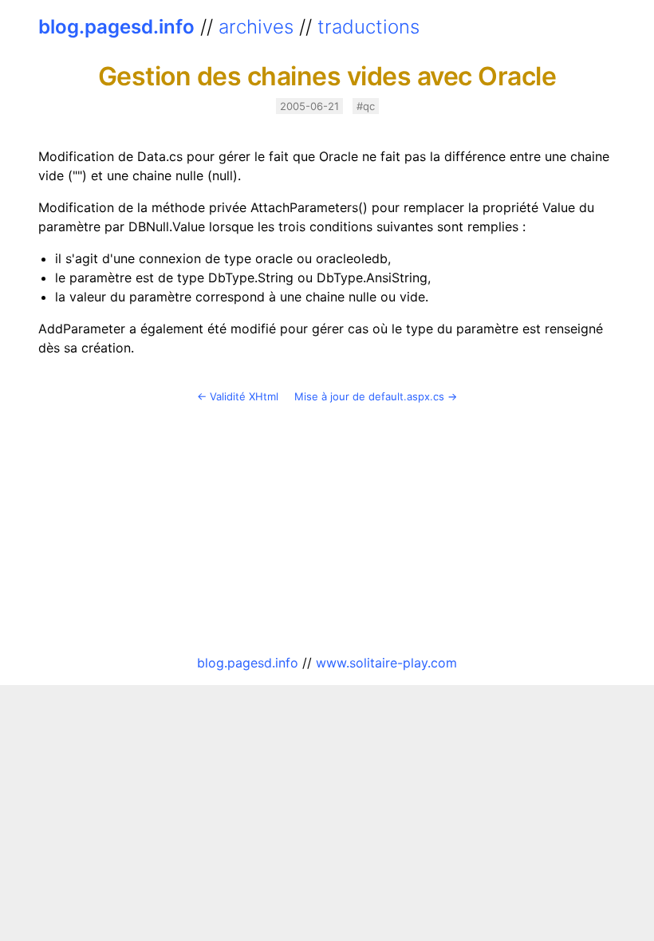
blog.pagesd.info (116, 26)
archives (256, 26)
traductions (368, 26)
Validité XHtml (244, 396)
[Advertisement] (327, 528)
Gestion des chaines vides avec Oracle (327, 76)
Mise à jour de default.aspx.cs (369, 396)
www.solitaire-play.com (386, 663)
